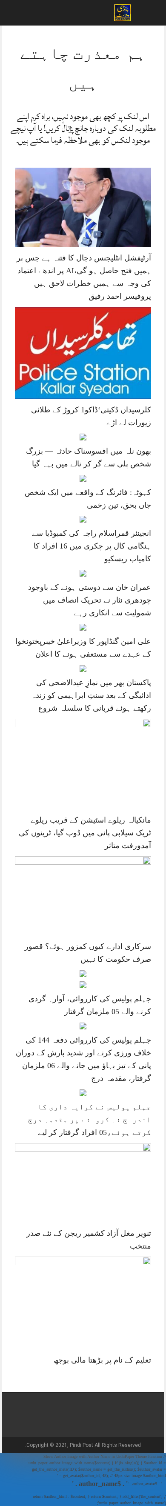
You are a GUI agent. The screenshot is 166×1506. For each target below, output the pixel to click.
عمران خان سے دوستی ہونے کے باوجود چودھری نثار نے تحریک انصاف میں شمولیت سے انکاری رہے (89, 600)
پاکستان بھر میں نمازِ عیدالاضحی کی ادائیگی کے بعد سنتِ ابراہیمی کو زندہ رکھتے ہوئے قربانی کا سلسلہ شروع (91, 695)
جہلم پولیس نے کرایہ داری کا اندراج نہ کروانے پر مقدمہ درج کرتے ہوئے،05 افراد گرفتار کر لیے (89, 1120)
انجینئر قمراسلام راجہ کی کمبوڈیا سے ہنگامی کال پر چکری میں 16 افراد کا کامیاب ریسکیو (91, 546)
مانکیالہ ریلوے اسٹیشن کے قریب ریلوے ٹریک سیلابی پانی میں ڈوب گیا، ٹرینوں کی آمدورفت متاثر (85, 833)
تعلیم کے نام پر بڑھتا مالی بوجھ (102, 1360)
